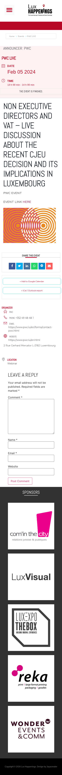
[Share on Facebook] (12, 266)
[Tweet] (19, 266)
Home (12, 36)
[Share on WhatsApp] (34, 266)
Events (21, 36)
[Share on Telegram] (42, 266)
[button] (9, 10)
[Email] (49, 266)
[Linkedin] (27, 266)
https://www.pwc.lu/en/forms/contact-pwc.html (30, 329)
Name (12, 439)
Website (13, 466)
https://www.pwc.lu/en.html (24, 340)
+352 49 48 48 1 (25, 317)
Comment (15, 397)
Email (12, 453)
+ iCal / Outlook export (32, 290)
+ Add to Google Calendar (32, 281)
